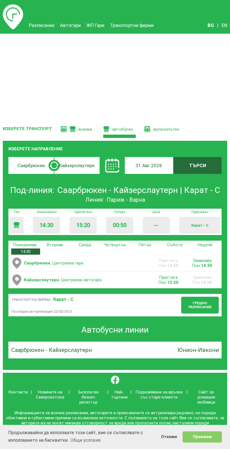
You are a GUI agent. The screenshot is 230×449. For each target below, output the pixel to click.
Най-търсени (119, 395)
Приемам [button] (202, 436)
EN (224, 25)
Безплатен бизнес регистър (88, 397)
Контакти (18, 392)
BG (211, 25)
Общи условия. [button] (85, 440)
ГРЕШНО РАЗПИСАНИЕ (199, 305)
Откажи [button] (169, 436)
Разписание (13, 7)
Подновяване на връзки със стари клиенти (159, 395)
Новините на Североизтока (50, 395)
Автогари (70, 25)
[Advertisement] (115, 75)
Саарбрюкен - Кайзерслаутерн (51, 350)
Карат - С (63, 299)
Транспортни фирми (132, 25)
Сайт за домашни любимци (206, 397)
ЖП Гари (95, 25)
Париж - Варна (126, 199)
